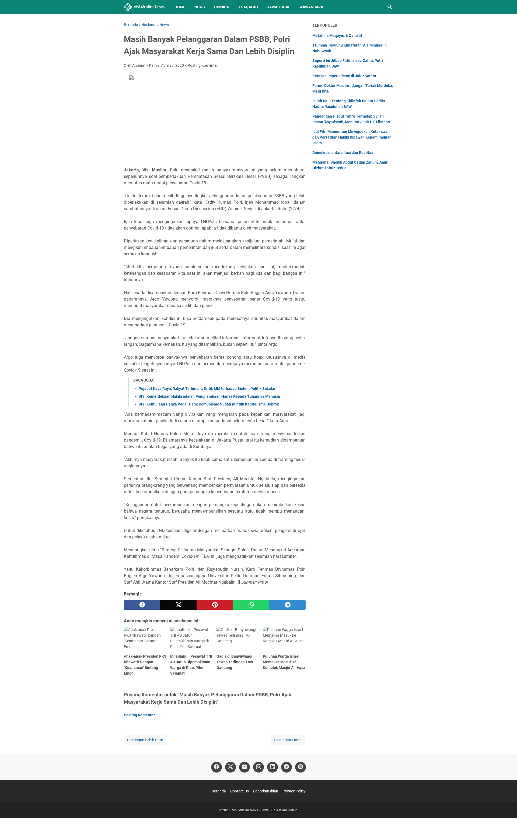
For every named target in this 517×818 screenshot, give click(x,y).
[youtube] (244, 767)
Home (179, 7)
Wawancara (311, 7)
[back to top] (506, 806)
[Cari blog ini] (390, 7)
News (199, 7)
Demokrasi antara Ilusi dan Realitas (342, 152)
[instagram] (258, 767)
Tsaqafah (248, 7)
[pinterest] (215, 605)
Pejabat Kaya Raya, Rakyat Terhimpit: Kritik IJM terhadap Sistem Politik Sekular (207, 388)
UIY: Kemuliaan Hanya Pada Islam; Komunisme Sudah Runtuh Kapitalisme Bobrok (209, 404)
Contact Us (239, 791)
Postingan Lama (288, 740)
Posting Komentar (203, 65)
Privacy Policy (294, 791)
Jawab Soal (278, 7)
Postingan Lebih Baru (145, 740)
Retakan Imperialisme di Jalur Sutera (344, 76)
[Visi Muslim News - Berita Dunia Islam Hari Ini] (144, 7)
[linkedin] (272, 767)
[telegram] (287, 605)
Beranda (219, 791)
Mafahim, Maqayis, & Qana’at (337, 35)
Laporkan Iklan (265, 791)
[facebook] (142, 605)
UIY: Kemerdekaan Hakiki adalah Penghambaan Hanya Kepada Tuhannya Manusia (209, 396)
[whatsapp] (251, 605)
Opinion (221, 7)
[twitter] (178, 605)
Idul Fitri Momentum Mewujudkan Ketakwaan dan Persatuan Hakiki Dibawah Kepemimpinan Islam (352, 137)
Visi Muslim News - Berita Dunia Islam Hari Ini (265, 810)
